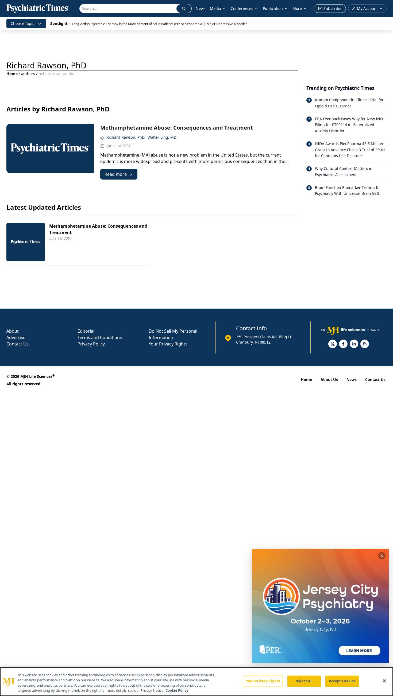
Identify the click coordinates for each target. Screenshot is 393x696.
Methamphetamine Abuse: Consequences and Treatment (98, 229)
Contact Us (17, 344)
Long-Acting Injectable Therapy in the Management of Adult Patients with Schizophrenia (137, 24)
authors (28, 73)
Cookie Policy (176, 690)
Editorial (86, 331)
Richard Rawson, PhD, (125, 137)
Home (12, 73)
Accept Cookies (342, 681)
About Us (329, 379)
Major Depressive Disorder (227, 24)
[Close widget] (382, 555)
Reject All (304, 681)
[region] (196, 681)
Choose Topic (22, 23)
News (201, 8)
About (12, 331)
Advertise (15, 337)
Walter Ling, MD (162, 137)
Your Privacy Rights (168, 344)
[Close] (384, 681)
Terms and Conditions (100, 337)
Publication (273, 8)
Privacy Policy (91, 344)
